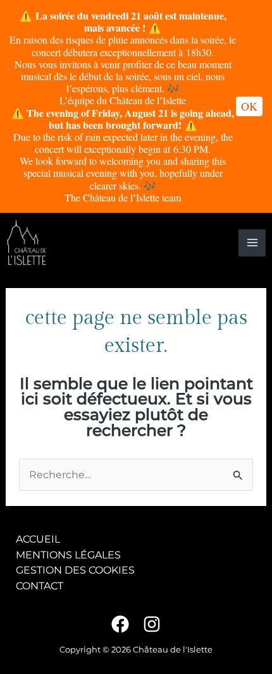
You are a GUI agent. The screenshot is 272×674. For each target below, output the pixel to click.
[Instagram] (152, 624)
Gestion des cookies (75, 569)
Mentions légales (68, 554)
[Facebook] (120, 624)
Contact (39, 585)
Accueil (38, 539)
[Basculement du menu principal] (252, 242)
